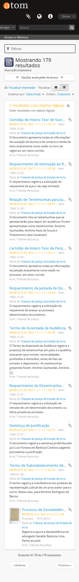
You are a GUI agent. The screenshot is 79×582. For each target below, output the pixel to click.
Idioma (39, 16)
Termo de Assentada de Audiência (37, 328)
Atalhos (50, 16)
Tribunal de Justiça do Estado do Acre (43, 133)
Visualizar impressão (21, 88)
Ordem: (51, 94)
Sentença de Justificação (29, 425)
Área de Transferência (28, 16)
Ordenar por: (16, 94)
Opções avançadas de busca (40, 77)
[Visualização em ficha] (56, 87)
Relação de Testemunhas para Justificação (44, 199)
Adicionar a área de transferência (70, 120)
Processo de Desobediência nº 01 (49, 509)
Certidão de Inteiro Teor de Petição (38, 248)
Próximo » (64, 565)
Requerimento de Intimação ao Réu (38, 164)
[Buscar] (72, 27)
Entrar (66, 16)
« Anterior (19, 565)
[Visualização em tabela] (64, 87)
